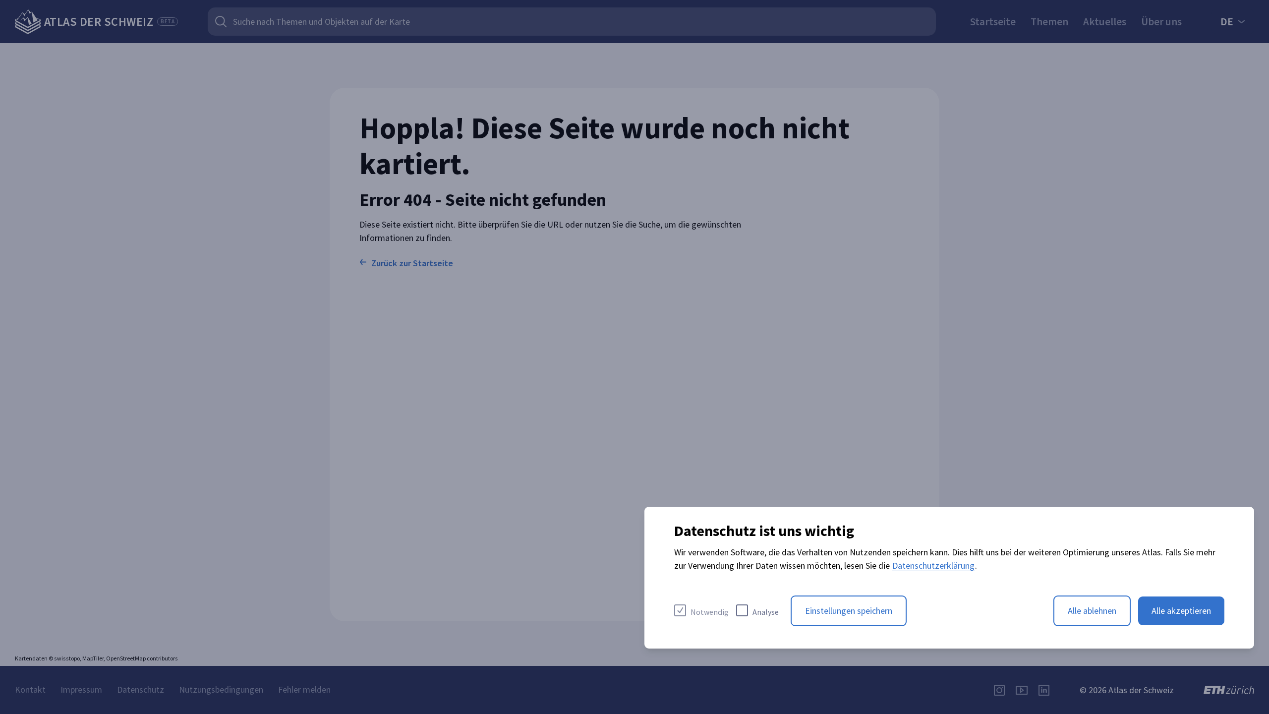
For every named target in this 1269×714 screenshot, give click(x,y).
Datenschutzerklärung (933, 565)
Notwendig (710, 612)
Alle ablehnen (1092, 610)
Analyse (765, 612)
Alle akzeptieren (1181, 610)
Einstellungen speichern (848, 610)
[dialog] (949, 578)
